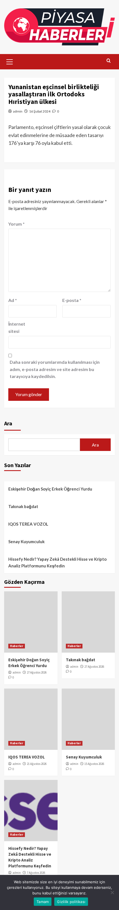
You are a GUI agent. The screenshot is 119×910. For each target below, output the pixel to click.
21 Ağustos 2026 (36, 764)
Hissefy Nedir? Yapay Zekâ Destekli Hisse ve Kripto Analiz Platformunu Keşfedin (57, 562)
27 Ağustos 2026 (36, 672)
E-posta (71, 300)
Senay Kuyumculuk (26, 541)
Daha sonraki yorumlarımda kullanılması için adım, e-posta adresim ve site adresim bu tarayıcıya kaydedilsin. (55, 369)
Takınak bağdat (23, 506)
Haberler (16, 646)
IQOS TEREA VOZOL (28, 523)
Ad (12, 300)
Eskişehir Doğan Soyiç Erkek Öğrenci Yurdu (50, 488)
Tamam (43, 901)
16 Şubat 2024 (39, 111)
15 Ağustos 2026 (94, 764)
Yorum (16, 223)
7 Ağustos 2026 (36, 873)
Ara (8, 423)
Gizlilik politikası (71, 901)
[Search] (108, 61)
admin (17, 111)
